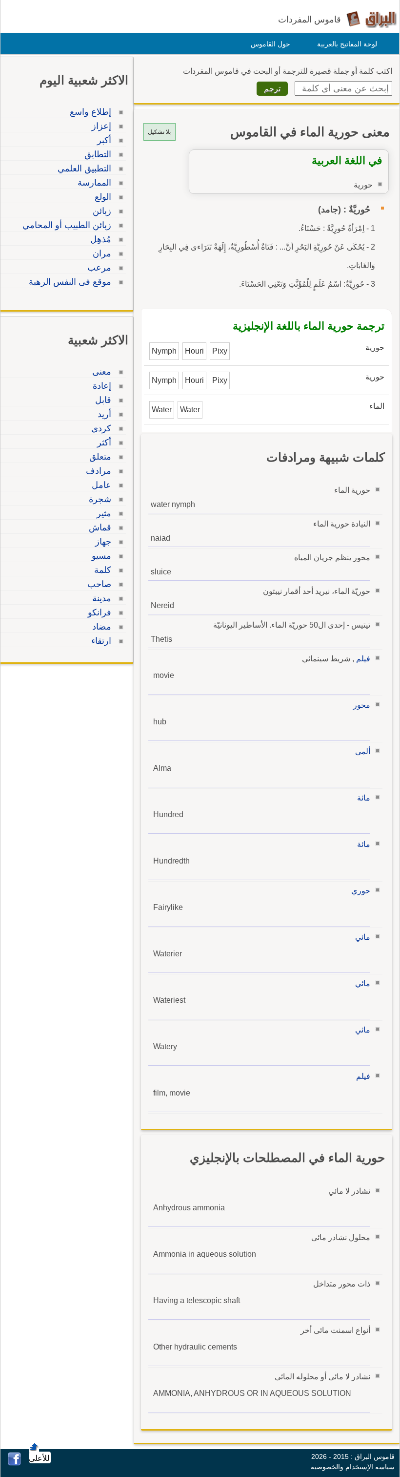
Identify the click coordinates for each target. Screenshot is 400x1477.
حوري (360, 890)
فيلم (363, 658)
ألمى (362, 751)
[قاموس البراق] (371, 19)
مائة (363, 798)
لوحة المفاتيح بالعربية (347, 44)
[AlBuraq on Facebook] (14, 1463)
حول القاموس (270, 44)
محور (361, 705)
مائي (362, 937)
